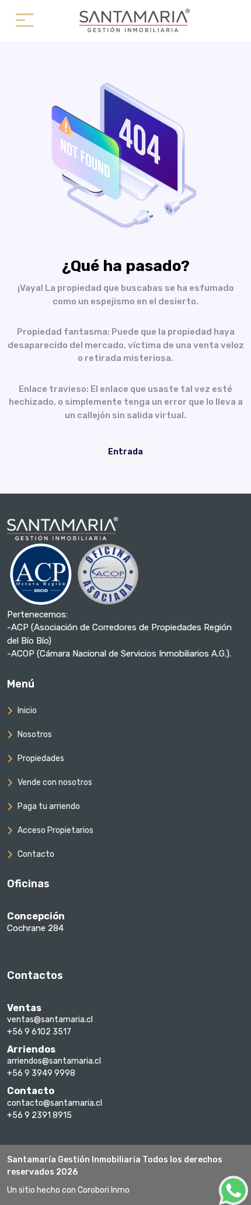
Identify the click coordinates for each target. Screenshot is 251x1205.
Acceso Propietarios (55, 830)
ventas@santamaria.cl (50, 1020)
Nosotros (35, 734)
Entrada (125, 452)
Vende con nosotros (55, 782)
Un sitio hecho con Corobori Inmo (68, 1190)
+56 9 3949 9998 (41, 1073)
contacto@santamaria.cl (54, 1103)
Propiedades (41, 758)
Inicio (27, 711)
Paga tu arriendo (49, 806)
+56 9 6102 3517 (39, 1032)
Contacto (36, 854)
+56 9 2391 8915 (39, 1115)
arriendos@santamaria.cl (54, 1061)
